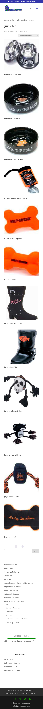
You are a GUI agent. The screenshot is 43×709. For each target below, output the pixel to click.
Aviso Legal (8, 659)
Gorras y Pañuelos (13, 608)
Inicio (6, 20)
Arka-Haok (8, 576)
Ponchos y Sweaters (11, 590)
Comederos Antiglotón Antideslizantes (18, 583)
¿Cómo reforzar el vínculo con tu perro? (19, 641)
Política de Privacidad (12, 663)
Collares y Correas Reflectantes (17, 619)
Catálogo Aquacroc (11, 598)
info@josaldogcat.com (21, 706)
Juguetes (7, 579)
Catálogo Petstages (11, 594)
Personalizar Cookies (12, 670)
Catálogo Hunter (10, 565)
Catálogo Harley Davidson (18, 20)
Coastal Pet (8, 568)
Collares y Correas (13, 622)
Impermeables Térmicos (13, 587)
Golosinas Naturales (12, 572)
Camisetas (10, 611)
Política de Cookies (11, 667)
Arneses (9, 615)
